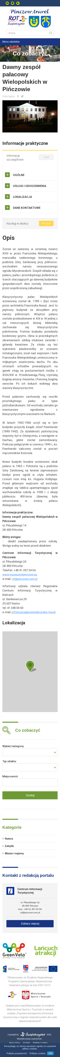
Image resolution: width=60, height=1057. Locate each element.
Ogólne (18, 175)
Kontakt (26, 1043)
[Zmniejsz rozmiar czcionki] (12, 3)
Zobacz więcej (30, 923)
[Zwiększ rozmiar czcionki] (7, 3)
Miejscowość (10, 776)
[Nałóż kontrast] (18, 3)
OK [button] (50, 1053)
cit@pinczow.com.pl (30, 912)
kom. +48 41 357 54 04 (30, 909)
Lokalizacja (22, 197)
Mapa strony (14, 1043)
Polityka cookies (37, 1053)
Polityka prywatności (17, 1053)
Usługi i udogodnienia (29, 186)
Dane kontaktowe (26, 207)
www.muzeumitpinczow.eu (19, 574)
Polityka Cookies (40, 1043)
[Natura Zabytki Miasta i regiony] (30, 752)
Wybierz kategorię (13, 746)
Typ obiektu (9, 761)
